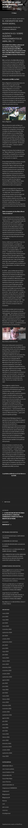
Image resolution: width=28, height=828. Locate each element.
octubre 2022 (6, 673)
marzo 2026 (5, 613)
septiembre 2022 (7, 677)
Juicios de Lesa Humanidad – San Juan (12, 4)
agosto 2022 (5, 680)
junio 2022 (5, 686)
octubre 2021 (6, 711)
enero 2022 (5, 702)
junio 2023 (5, 648)
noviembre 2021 (6, 708)
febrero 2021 (5, 737)
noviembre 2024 (7, 629)
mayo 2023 (5, 651)
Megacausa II (5, 794)
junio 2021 (5, 724)
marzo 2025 (5, 626)
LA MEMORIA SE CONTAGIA (10, 541)
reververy (5, 810)
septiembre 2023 (7, 642)
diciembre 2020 (6, 743)
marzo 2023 (5, 658)
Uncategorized (6, 813)
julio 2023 (5, 645)
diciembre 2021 (6, 705)
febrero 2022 (6, 699)
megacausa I (5, 791)
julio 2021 (5, 721)
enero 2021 (5, 740)
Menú (14, 13)
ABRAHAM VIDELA (7, 766)
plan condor (5, 807)
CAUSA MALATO (7, 775)
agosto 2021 (5, 718)
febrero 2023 (6, 661)
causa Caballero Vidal (8, 772)
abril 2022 (5, 692)
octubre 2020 (6, 750)
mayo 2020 (5, 756)
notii (3, 804)
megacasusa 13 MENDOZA (9, 788)
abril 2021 (5, 731)
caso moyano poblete (8, 769)
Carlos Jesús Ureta (18, 18)
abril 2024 (5, 635)
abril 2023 (5, 654)
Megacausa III (6, 797)
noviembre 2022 (6, 670)
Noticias (7, 501)
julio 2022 (5, 683)
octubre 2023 (6, 639)
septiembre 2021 (7, 715)
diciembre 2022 (6, 667)
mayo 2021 (5, 727)
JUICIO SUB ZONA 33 (8, 785)
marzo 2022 (5, 696)
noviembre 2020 (7, 746)
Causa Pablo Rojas (7, 778)
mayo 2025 (5, 619)
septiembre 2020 (7, 753)
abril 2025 (5, 623)
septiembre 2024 (7, 632)
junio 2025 (5, 616)
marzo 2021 (5, 734)
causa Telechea (6, 781)
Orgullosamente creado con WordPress (12, 824)
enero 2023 (5, 664)
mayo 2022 (5, 689)
